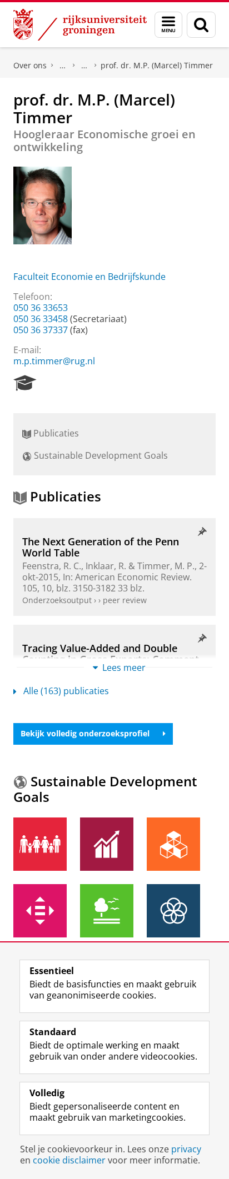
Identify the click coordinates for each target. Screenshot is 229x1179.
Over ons (30, 65)
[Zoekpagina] (201, 25)
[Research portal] (25, 383)
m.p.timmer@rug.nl (54, 361)
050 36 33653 (40, 307)
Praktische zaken (62, 65)
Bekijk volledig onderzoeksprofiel (85, 733)
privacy (186, 1149)
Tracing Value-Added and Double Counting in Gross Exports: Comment (110, 654)
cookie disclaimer (69, 1160)
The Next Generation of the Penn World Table (100, 547)
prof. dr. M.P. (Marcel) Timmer (157, 65)
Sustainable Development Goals (100, 455)
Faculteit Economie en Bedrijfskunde (89, 276)
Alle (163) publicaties (66, 690)
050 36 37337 (40, 329)
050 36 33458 (40, 318)
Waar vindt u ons (84, 65)
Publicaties (55, 433)
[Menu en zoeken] (168, 25)
